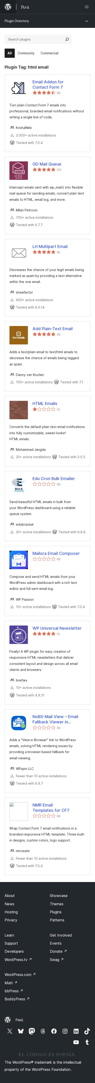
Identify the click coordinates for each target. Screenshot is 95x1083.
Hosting (11, 912)
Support (11, 943)
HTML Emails (45, 403)
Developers (14, 951)
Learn (9, 935)
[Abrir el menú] (87, 7)
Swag (57, 959)
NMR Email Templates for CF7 (51, 808)
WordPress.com (20, 974)
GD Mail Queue (47, 164)
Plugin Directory (17, 21)
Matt (11, 983)
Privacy (11, 920)
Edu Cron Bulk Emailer (54, 478)
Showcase (59, 895)
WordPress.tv (18, 959)
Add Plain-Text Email (53, 328)
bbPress (14, 991)
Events (56, 943)
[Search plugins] (67, 39)
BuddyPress (17, 999)
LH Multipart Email (50, 246)
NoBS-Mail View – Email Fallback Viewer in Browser (55, 719)
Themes (56, 904)
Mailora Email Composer (56, 553)
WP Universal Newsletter (57, 628)
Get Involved (61, 935)
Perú (19, 1020)
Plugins (56, 912)
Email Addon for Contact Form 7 (48, 84)
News (9, 904)
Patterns (57, 920)
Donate (58, 951)
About (10, 895)
